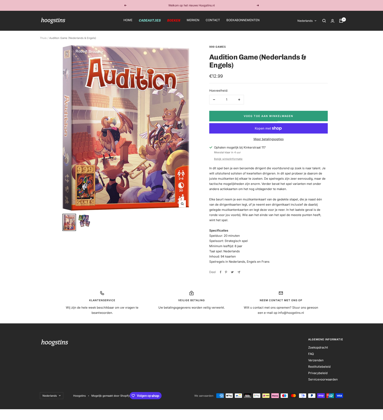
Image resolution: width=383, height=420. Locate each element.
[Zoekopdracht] (324, 21)
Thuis (43, 38)
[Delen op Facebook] (220, 272)
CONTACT (213, 20)
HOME (127, 20)
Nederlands (305, 20)
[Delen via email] (239, 272)
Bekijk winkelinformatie (228, 158)
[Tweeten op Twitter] (232, 272)
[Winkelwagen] (341, 21)
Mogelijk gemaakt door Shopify (110, 395)
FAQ (311, 354)
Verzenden (316, 360)
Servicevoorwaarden (323, 379)
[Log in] (332, 21)
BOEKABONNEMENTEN (243, 20)
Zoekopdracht (318, 347)
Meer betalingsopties (269, 139)
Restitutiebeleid (319, 366)
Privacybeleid (318, 373)
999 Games (217, 46)
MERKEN (193, 20)
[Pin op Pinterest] (226, 272)
